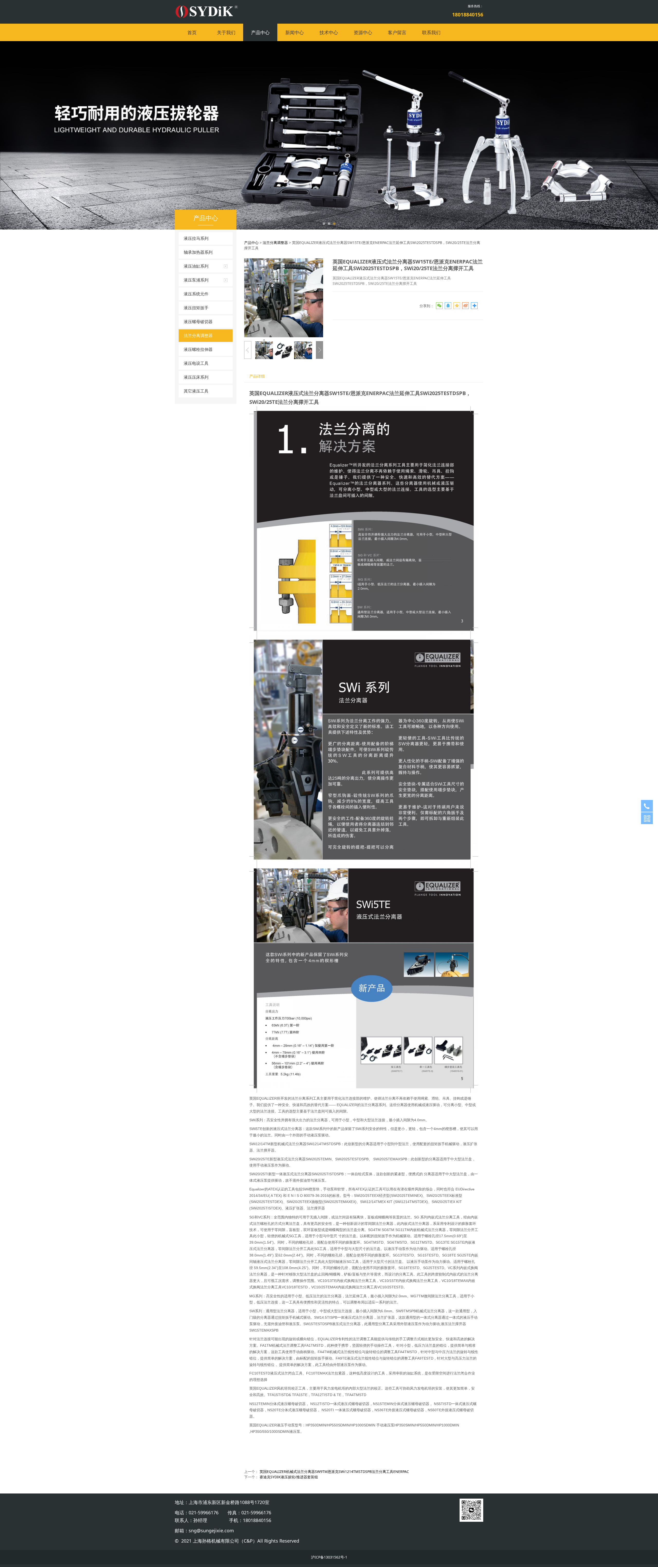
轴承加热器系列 (198, 252)
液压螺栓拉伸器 (198, 349)
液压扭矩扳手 (196, 308)
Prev (186, 135)
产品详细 (257, 376)
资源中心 (363, 32)
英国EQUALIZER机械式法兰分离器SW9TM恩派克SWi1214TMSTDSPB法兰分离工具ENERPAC (334, 1471)
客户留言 (397, 32)
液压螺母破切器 (198, 321)
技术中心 (328, 32)
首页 (192, 32)
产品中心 (260, 32)
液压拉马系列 (196, 238)
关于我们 (226, 32)
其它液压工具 (196, 391)
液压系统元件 (196, 294)
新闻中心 (294, 32)
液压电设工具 (196, 363)
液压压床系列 (196, 377)
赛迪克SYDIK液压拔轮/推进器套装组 (289, 1476)
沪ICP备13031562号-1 (329, 1557)
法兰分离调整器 (198, 335)
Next (472, 135)
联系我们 (431, 32)
